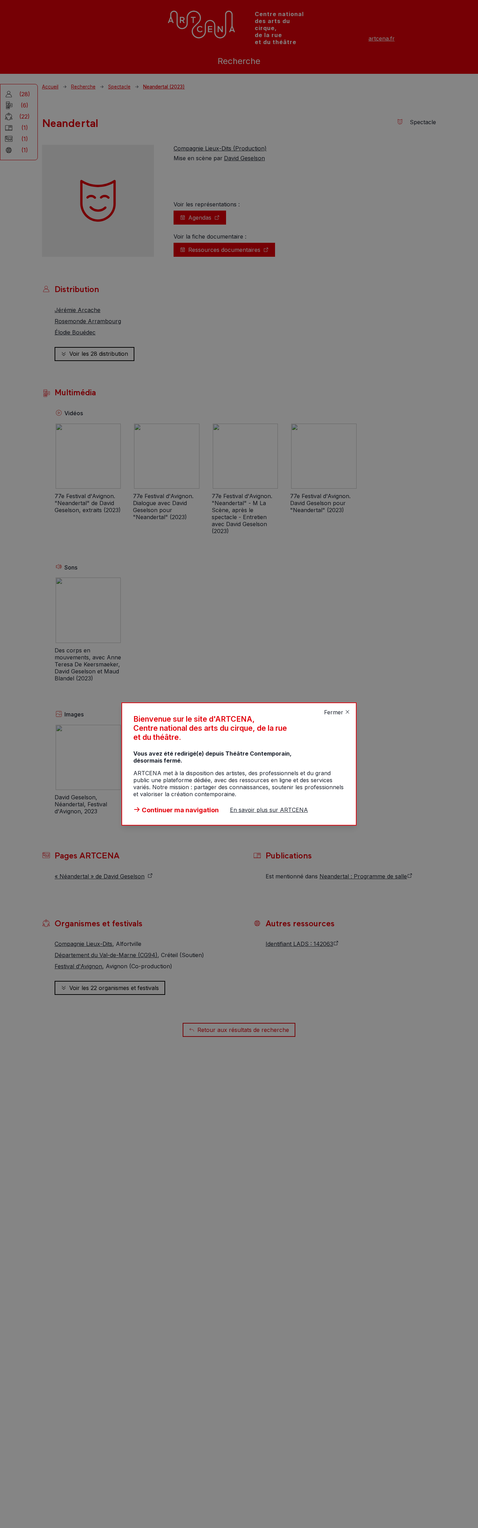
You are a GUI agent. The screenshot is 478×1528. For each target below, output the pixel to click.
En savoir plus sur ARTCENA (269, 809)
